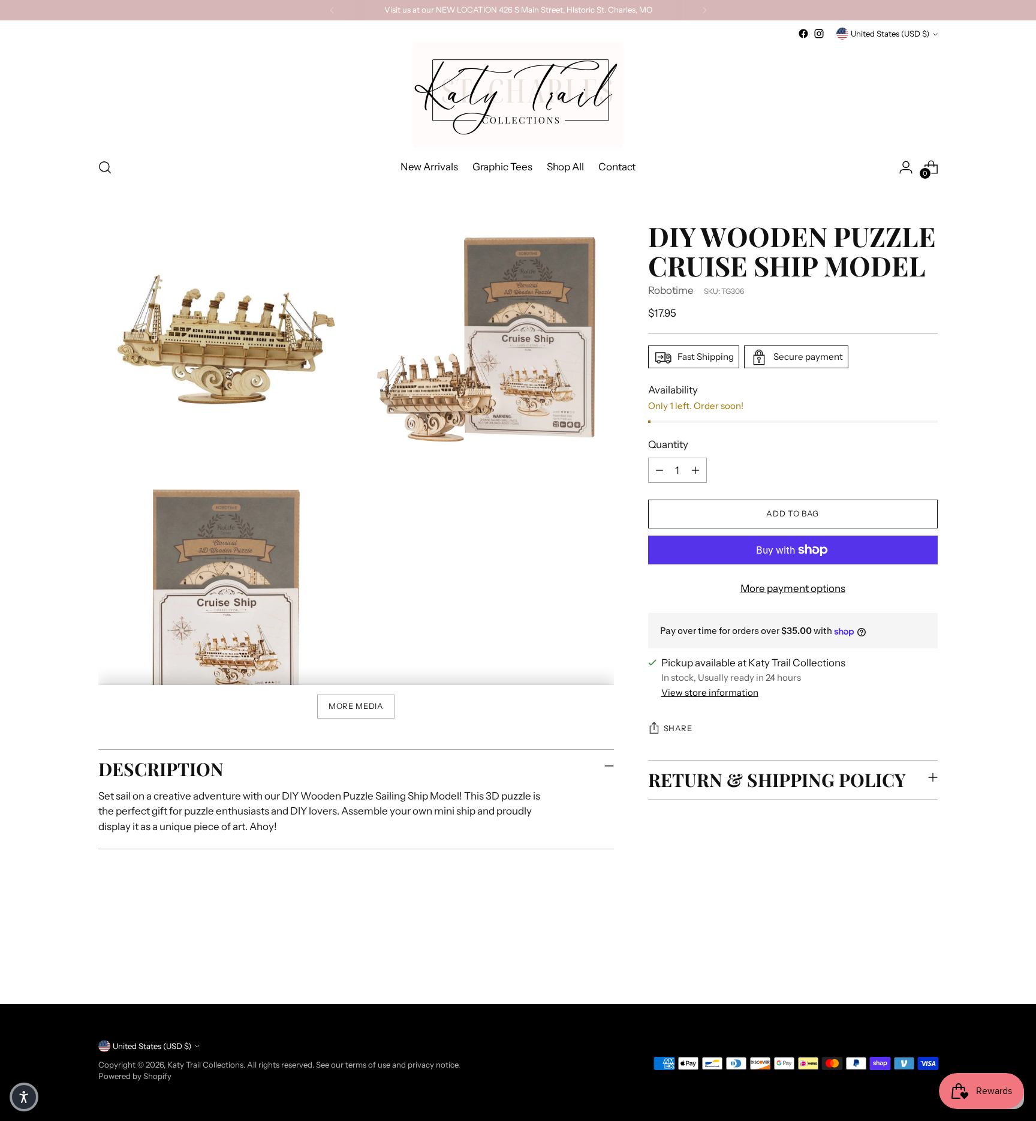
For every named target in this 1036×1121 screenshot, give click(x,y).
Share (678, 729)
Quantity (668, 445)
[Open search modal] (105, 167)
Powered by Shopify (134, 1076)
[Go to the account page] (906, 167)
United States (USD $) (890, 33)
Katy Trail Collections (205, 1064)
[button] (24, 1097)
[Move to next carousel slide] (927, 962)
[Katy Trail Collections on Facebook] (803, 33)
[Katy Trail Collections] (518, 94)
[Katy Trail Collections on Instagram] (819, 33)
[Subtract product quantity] (659, 470)
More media (356, 706)
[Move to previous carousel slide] (900, 963)
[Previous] (332, 10)
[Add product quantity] (695, 470)
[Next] (704, 10)
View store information (709, 692)
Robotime (671, 290)
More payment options (792, 588)
